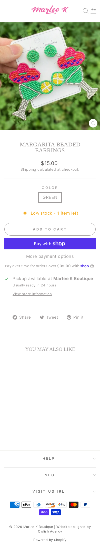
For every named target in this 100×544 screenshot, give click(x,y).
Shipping (28, 169)
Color (50, 188)
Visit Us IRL (49, 491)
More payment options (50, 256)
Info (49, 475)
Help (49, 458)
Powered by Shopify (49, 540)
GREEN (50, 197)
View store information (32, 294)
